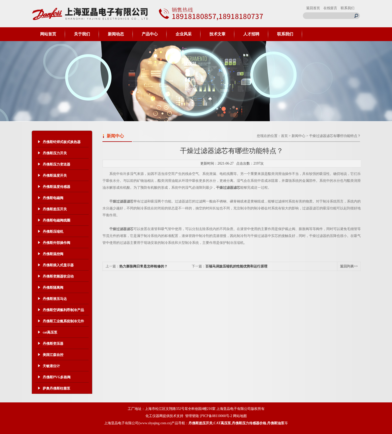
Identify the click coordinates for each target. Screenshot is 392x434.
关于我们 (82, 34)
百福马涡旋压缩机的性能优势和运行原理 (236, 266)
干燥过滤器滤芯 (228, 188)
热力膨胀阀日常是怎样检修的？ (143, 266)
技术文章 (217, 34)
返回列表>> (349, 266)
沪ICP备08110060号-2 (216, 416)
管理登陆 (192, 416)
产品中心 (150, 34)
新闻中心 (298, 136)
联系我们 (347, 8)
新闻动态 (116, 34)
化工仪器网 (154, 416)
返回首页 (313, 8)
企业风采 (184, 34)
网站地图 (240, 416)
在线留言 (330, 8)
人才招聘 (251, 34)
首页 (284, 136)
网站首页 (48, 34)
